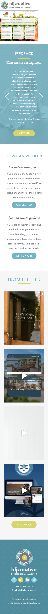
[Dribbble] (34, 580)
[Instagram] (20, 580)
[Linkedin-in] (27, 580)
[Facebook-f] (14, 580)
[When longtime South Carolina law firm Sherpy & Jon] (24, 318)
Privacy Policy (17, 599)
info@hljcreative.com (27, 590)
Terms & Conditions (29, 599)
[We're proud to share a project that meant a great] (24, 490)
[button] (7, 97)
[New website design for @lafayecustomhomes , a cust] (24, 376)
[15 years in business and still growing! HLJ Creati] (24, 433)
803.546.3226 (27, 586)
